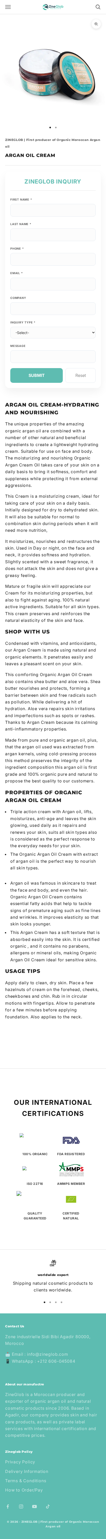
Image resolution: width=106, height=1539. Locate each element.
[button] (53, 1027)
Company (18, 298)
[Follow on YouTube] (34, 1506)
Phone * (17, 248)
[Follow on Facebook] (7, 1506)
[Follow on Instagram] (21, 1506)
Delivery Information (26, 1471)
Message (18, 346)
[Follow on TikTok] (47, 1506)
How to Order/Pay (24, 1490)
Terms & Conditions (25, 1480)
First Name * (21, 199)
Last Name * (20, 224)
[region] (53, 1276)
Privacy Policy (20, 1461)
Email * (16, 273)
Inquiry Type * (23, 322)
